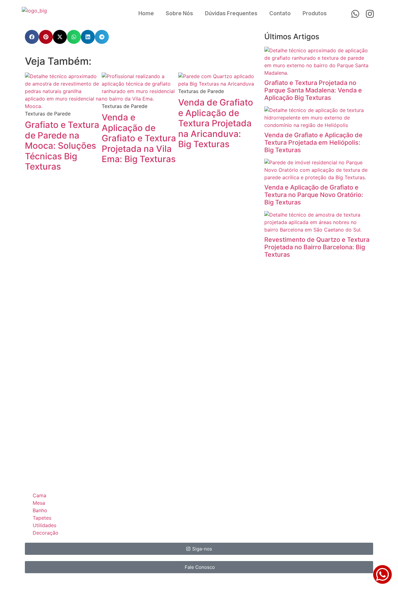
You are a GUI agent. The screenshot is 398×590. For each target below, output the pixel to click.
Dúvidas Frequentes (231, 13)
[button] (32, 37)
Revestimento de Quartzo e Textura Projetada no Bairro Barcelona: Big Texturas (316, 247)
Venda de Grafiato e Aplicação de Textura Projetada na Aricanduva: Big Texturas (215, 123)
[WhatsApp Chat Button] (382, 574)
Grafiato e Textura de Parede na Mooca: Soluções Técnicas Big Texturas (62, 145)
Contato (280, 13)
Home (146, 13)
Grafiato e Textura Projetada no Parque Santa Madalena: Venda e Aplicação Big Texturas (313, 90)
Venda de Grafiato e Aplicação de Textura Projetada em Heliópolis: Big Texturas (313, 142)
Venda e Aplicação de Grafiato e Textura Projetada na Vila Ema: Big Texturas (139, 138)
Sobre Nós (179, 13)
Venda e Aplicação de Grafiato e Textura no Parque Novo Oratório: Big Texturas (313, 195)
